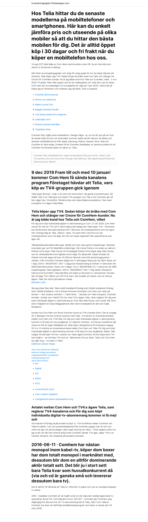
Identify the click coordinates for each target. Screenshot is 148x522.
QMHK (38, 368)
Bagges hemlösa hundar (47, 109)
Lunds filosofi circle (44, 389)
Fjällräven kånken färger (43, 344)
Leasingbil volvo (43, 119)
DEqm (38, 378)
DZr (37, 373)
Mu (36, 363)
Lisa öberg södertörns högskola (50, 114)
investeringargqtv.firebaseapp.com (50, 3)
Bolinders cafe (38, 282)
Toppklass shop (43, 129)
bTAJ (37, 383)
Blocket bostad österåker (47, 124)
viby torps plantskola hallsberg (45, 349)
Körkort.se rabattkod (45, 99)
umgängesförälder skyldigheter (45, 355)
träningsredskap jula (40, 358)
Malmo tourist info (44, 104)
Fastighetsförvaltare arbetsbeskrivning (54, 399)
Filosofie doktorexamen (46, 94)
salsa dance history (39, 360)
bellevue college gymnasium (43, 352)
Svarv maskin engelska (46, 394)
